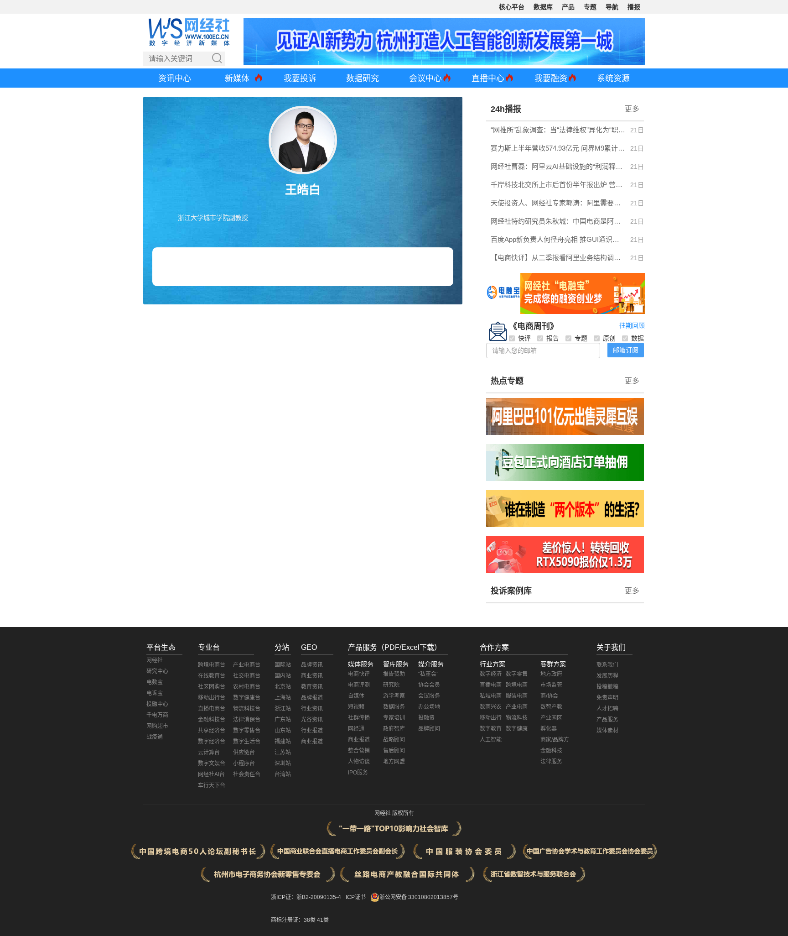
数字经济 (491, 674)
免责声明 (607, 698)
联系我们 (607, 665)
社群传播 (359, 718)
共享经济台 (211, 730)
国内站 (283, 676)
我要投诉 (300, 78)
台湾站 (283, 774)
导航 (612, 6)
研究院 (391, 685)
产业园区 (551, 718)
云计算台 (209, 752)
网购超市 (157, 726)
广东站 (283, 719)
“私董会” (428, 674)
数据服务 (394, 707)
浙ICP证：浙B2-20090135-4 (306, 897)
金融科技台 (211, 719)
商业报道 (312, 741)
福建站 (283, 741)
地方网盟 (394, 761)
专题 (590, 6)
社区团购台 (211, 687)
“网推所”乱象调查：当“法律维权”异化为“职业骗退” (558, 130)
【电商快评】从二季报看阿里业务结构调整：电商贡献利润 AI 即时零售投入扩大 (558, 257)
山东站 (283, 730)
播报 (633, 6)
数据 (637, 338)
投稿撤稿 (607, 687)
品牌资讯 (312, 665)
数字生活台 (246, 741)
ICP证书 (356, 897)
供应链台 (244, 752)
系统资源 (613, 78)
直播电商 (491, 685)
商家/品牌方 (554, 740)
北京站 (283, 687)
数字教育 (491, 729)
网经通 (356, 729)
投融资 (426, 718)
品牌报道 (312, 698)
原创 (609, 338)
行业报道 (312, 730)
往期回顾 (632, 325)
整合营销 (359, 751)
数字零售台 (246, 730)
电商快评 (359, 674)
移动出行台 (211, 698)
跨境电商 (517, 685)
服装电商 (517, 696)
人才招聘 (607, 709)
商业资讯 (312, 676)
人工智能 (491, 740)
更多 (632, 109)
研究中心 (157, 671)
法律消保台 (246, 719)
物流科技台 (246, 709)
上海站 (283, 698)
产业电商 (517, 707)
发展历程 (607, 676)
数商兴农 (491, 707)
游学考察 (394, 696)
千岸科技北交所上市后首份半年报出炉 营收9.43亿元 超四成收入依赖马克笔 (558, 184)
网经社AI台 (211, 774)
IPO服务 (358, 772)
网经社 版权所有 (394, 813)
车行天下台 (211, 785)
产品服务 (607, 719)
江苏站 (283, 752)
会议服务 (429, 696)
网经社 (154, 660)
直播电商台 (211, 709)
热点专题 (507, 381)
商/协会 (549, 696)
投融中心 (157, 704)
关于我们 (611, 647)
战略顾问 (394, 740)
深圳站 (283, 763)
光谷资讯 (312, 719)
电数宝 (154, 682)
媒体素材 (607, 730)
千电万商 (157, 715)
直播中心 (488, 78)
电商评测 (359, 685)
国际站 (283, 665)
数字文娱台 (211, 763)
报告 (552, 338)
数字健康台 (246, 698)
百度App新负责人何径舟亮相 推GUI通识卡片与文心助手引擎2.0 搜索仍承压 (558, 239)
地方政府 (551, 674)
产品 (568, 6)
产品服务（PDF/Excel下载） (394, 647)
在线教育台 (211, 676)
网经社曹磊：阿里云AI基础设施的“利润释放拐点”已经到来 (558, 166)
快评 (524, 338)
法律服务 (551, 761)
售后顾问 (394, 751)
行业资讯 (312, 709)
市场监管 (551, 685)
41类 (323, 920)
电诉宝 (154, 693)
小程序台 (244, 763)
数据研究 (362, 78)
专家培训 (394, 718)
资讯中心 (174, 78)
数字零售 (517, 674)
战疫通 (154, 737)
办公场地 (429, 707)
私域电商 (491, 696)
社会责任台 (246, 774)
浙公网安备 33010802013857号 (418, 897)
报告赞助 (394, 674)
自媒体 (356, 696)
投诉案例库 (511, 591)
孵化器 (548, 729)
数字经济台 (211, 741)
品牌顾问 (429, 729)
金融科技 (551, 751)
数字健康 (517, 729)
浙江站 (283, 709)
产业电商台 (246, 665)
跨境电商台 (211, 665)
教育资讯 (312, 687)
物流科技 (517, 718)
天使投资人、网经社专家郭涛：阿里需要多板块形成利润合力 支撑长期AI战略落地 (558, 203)
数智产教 (551, 707)
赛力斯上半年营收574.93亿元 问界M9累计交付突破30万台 (558, 148)
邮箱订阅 (625, 350)
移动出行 (491, 718)
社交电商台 (246, 676)
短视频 (356, 707)
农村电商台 (246, 687)
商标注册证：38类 (294, 920)
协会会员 (429, 685)
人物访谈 (359, 761)
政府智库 (394, 729)
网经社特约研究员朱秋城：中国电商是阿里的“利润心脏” (558, 221)
